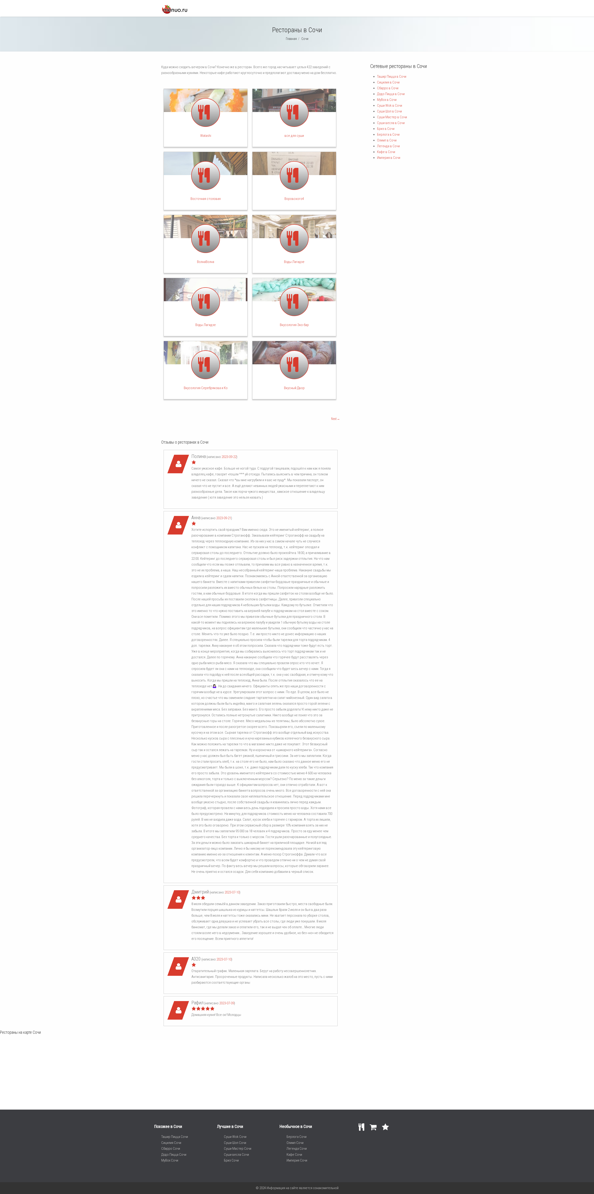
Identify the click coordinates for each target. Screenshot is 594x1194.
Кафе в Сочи (386, 152)
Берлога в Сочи (388, 134)
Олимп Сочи (295, 1143)
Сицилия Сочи (171, 1143)
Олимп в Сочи (387, 140)
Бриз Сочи (231, 1160)
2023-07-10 (232, 892)
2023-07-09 (226, 1003)
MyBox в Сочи (387, 100)
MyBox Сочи (169, 1160)
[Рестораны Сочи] (174, 12)
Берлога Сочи (297, 1137)
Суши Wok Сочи (235, 1137)
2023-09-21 (223, 518)
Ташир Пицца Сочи (174, 1137)
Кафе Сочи (294, 1154)
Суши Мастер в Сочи (392, 117)
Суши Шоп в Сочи (389, 111)
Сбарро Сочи (170, 1148)
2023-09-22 (229, 457)
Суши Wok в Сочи (389, 105)
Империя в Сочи (388, 158)
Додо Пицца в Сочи (391, 94)
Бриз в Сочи (385, 129)
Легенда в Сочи (388, 146)
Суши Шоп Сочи (235, 1143)
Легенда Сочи (297, 1148)
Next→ (335, 419)
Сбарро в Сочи (387, 88)
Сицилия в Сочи (388, 82)
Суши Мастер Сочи (237, 1148)
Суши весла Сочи (236, 1154)
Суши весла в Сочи (391, 123)
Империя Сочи (297, 1160)
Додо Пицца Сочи (173, 1154)
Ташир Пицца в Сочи (391, 76)
